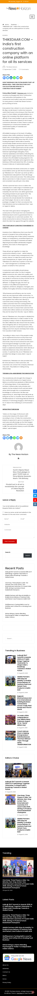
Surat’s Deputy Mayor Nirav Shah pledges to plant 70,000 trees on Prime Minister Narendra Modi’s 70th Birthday (22, 473)
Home (4, 979)
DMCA (4, 975)
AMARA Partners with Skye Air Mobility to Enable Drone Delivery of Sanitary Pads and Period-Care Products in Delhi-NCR (18, 597)
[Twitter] (7, 77)
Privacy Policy (7, 982)
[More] (21, 77)
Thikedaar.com (22, 93)
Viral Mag (19, 993)
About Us (5, 965)
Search (7, 552)
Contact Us (6, 972)
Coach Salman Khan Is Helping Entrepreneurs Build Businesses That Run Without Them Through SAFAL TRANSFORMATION (24, 738)
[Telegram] (17, 77)
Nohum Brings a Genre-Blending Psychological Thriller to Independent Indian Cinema (17, 615)
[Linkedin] (10, 77)
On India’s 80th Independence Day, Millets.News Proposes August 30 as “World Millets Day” (23, 720)
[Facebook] (4, 77)
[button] (16, 894)
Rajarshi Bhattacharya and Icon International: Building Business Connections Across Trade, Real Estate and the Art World (24, 702)
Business (5, 35)
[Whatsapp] (14, 77)
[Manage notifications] (33, 992)
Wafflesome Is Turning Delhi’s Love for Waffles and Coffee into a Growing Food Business (18, 606)
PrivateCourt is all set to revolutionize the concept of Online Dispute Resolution (14, 486)
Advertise (6, 968)
